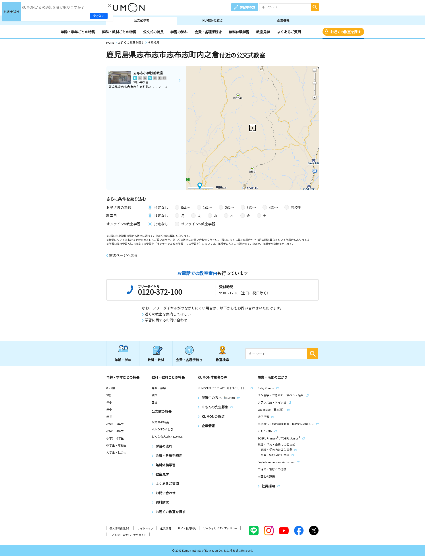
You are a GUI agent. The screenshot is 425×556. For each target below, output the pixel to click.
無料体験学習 (239, 31)
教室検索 (222, 359)
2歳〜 (229, 207)
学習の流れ (178, 31)
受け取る (98, 15)
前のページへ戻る (123, 255)
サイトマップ (145, 528)
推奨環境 (165, 528)
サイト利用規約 (187, 528)
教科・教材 (156, 359)
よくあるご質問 (289, 31)
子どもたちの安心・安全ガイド (128, 535)
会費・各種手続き (208, 31)
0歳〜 (185, 207)
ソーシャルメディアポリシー (220, 528)
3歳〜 (251, 207)
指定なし (161, 207)
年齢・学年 (123, 359)
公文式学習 (141, 20)
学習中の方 (247, 7)
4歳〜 (273, 207)
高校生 (296, 207)
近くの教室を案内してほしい (168, 314)
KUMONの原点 (212, 20)
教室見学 (263, 31)
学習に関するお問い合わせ (166, 320)
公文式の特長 (153, 31)
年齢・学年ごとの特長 (78, 31)
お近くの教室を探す (345, 31)
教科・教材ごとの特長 (119, 31)
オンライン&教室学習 (198, 223)
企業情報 (283, 20)
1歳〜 (207, 207)
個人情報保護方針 (120, 528)
